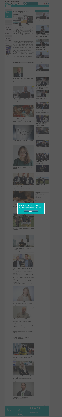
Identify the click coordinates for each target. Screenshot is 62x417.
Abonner (31, 211)
